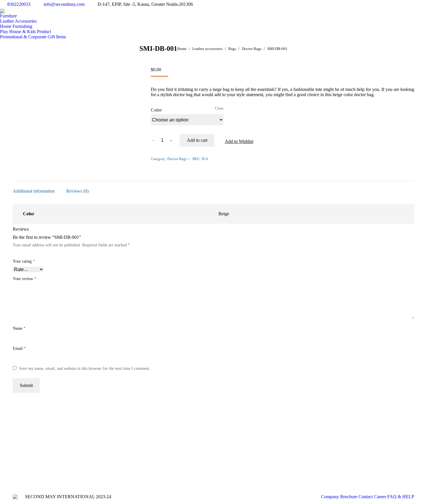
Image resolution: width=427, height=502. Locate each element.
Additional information (34, 191)
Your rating (24, 261)
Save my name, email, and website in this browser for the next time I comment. (84, 368)
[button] (236, 142)
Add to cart (197, 140)
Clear (219, 108)
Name (19, 328)
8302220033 (19, 4)
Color (156, 109)
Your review (24, 279)
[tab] (34, 188)
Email (19, 348)
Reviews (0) (77, 191)
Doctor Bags (177, 159)
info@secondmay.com (64, 4)
